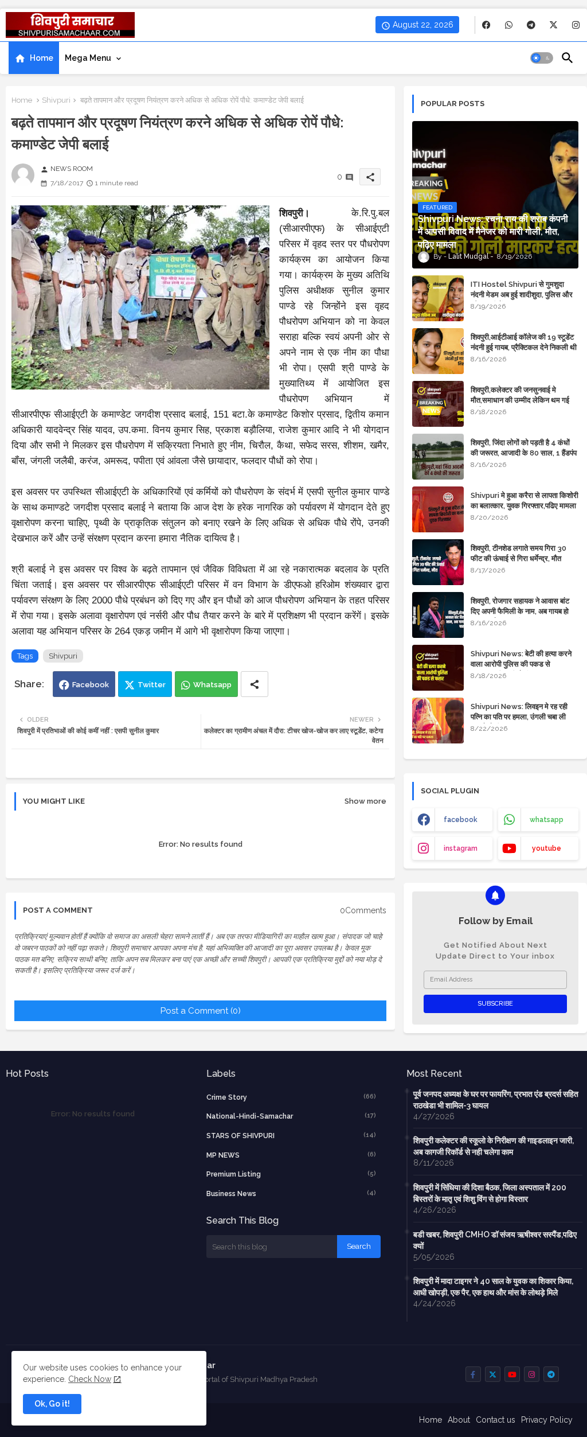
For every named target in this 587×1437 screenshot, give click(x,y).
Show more (365, 801)
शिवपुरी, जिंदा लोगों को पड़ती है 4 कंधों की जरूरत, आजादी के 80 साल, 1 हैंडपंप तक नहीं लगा (524, 453)
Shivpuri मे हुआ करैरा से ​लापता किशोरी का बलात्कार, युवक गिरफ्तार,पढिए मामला (524, 500)
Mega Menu (88, 58)
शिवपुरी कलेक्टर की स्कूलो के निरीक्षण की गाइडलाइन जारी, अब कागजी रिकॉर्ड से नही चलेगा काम (493, 1146)
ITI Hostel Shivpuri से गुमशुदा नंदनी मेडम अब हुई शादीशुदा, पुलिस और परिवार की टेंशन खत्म (522, 294)
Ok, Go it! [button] (52, 1403)
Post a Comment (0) (201, 1011)
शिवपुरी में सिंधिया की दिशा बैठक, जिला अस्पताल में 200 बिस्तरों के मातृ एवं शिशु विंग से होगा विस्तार (489, 1193)
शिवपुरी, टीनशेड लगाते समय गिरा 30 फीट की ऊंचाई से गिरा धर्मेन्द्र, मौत (518, 553)
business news (291, 1193)
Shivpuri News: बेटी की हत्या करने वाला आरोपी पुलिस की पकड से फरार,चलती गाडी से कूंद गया (521, 664)
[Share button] (254, 684)
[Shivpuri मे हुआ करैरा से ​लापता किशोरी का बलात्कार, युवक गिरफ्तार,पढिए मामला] (438, 509)
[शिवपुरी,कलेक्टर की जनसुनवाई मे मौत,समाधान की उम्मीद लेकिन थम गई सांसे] (438, 404)
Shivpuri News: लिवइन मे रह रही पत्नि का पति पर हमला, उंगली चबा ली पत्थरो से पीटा (519, 716)
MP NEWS (291, 1155)
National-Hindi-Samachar (291, 1116)
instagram (461, 848)
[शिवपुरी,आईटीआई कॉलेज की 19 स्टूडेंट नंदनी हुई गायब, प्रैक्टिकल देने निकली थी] (438, 351)
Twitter (152, 684)
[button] (541, 58)
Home (41, 58)
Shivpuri (56, 100)
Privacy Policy (547, 1419)
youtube (546, 848)
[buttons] (486, 25)
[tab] (34, 58)
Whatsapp (212, 684)
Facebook (90, 684)
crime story (291, 1097)
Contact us (495, 1419)
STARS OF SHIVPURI (291, 1135)
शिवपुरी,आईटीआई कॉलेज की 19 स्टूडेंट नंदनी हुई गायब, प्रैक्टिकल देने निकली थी (524, 342)
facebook (461, 820)
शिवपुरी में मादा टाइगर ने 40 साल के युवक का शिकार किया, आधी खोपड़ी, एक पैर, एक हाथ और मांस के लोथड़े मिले (493, 1286)
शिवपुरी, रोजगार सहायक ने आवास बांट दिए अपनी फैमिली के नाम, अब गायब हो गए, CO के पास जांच (520, 611)
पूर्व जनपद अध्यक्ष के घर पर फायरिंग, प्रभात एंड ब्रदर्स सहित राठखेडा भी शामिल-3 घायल (495, 1099)
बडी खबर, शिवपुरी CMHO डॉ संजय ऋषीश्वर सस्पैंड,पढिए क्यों (495, 1240)
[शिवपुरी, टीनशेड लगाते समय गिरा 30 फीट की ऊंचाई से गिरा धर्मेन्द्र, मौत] (438, 562)
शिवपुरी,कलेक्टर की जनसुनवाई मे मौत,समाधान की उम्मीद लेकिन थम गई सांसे (520, 400)
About (459, 1419)
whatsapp (546, 820)
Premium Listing (291, 1174)
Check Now (89, 1379)
